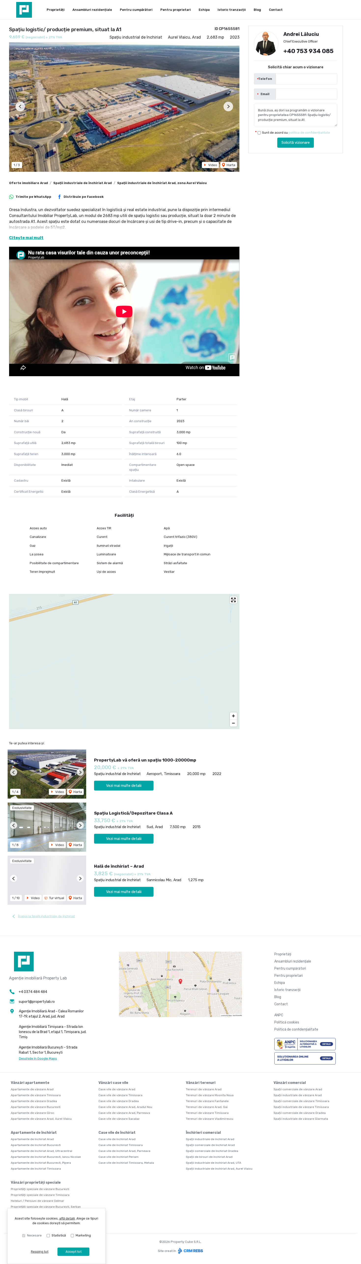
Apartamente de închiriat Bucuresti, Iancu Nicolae (46, 1157)
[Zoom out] (233, 723)
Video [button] (212, 165)
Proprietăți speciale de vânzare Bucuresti (40, 1189)
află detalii (67, 1218)
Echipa (204, 10)
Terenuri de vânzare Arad (204, 1089)
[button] (20, 106)
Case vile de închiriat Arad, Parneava (124, 1151)
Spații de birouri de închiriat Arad (209, 1157)
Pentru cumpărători (136, 10)
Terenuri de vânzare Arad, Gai (207, 1107)
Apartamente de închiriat (34, 1133)
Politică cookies (286, 1022)
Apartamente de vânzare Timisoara (36, 1095)
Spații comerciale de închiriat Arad (210, 1145)
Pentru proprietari (175, 10)
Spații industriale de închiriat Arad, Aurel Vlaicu (219, 1168)
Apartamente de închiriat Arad (32, 1139)
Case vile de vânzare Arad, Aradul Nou (125, 1107)
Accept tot (74, 1251)
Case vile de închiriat (117, 1133)
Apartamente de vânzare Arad (32, 1089)
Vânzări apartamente (30, 1083)
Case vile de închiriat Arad (117, 1139)
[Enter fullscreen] (233, 599)
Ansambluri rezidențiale (92, 10)
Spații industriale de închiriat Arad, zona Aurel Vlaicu (162, 183)
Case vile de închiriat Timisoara (120, 1145)
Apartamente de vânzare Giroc (32, 1113)
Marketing (83, 1235)
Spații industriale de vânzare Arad (298, 1095)
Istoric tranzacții (232, 10)
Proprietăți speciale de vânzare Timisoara (40, 1195)
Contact (276, 10)
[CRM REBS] (190, 1251)
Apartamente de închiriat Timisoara (36, 1168)
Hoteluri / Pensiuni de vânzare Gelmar (37, 1201)
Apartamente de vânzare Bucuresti (35, 1107)
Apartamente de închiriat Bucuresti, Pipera (41, 1162)
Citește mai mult (26, 237)
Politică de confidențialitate (296, 1029)
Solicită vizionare (295, 143)
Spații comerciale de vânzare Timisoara (301, 1101)
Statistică (59, 1235)
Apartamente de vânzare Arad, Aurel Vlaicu (41, 1118)
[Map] (124, 661)
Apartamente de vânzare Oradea (34, 1101)
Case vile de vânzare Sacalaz (118, 1118)
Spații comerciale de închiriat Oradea (212, 1151)
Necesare (34, 1235)
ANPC (278, 1015)
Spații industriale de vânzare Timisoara (301, 1107)
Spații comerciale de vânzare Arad (298, 1089)
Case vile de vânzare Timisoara (120, 1095)
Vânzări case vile (113, 1083)
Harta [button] (230, 165)
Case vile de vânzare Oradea (118, 1101)
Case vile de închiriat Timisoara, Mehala (126, 1162)
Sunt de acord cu (296, 133)
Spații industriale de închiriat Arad (82, 183)
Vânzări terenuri (200, 1083)
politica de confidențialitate (309, 133)
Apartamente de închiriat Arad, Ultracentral (41, 1151)
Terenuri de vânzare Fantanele (207, 1101)
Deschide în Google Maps (38, 1058)
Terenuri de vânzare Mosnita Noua (210, 1095)
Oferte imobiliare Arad (28, 183)
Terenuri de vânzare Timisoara (207, 1113)
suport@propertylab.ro (37, 1002)
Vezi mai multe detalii (123, 785)
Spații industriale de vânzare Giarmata (301, 1118)
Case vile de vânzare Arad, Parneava (124, 1113)
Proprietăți (56, 10)
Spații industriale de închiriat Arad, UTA (213, 1162)
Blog (257, 10)
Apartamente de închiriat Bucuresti (36, 1145)
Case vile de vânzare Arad (116, 1089)
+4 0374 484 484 (33, 992)
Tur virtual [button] (56, 898)
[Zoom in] (233, 715)
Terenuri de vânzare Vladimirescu (209, 1118)
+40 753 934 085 (308, 51)
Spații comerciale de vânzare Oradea (300, 1113)
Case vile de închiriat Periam (118, 1157)
